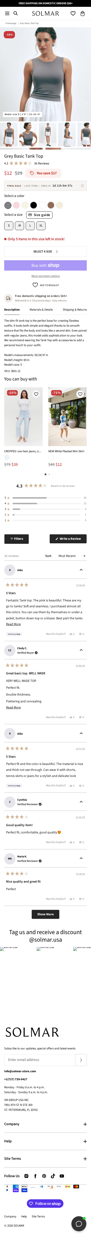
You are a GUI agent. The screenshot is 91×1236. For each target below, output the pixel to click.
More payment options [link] (46, 276)
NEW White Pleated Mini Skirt (66, 451)
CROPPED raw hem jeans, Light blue (23, 451)
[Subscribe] (81, 1060)
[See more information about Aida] (81, 570)
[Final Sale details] (82, 185)
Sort (48, 556)
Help (8, 1141)
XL (41, 225)
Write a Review (73, 540)
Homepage (11, 23)
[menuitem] (9, 134)
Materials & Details (41, 310)
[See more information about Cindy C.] (81, 650)
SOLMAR (19, 1226)
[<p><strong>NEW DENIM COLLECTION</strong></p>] (45, 3)
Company (11, 1124)
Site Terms (12, 1158)
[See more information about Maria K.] (81, 858)
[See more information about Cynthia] (81, 802)
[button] (7, 13)
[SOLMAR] (45, 13)
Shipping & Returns (75, 310)
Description (12, 310)
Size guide (42, 214)
